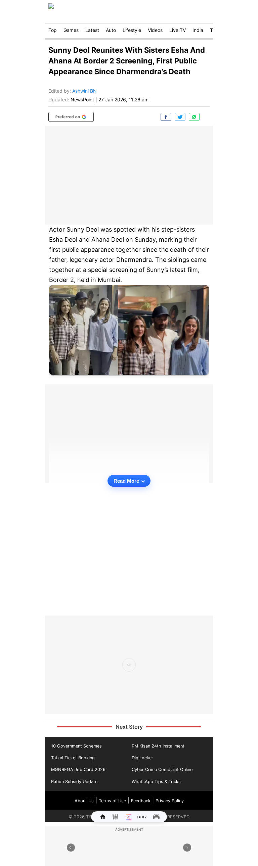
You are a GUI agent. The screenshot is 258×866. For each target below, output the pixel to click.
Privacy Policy (170, 800)
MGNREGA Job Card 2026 (78, 769)
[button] (71, 117)
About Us (84, 800)
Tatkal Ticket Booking (73, 757)
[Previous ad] (71, 848)
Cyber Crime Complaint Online (162, 769)
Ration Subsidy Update (74, 781)
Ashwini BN (84, 91)
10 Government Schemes (76, 746)
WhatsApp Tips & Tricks (156, 781)
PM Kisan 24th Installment (158, 746)
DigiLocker (142, 757)
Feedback (140, 800)
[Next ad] (187, 848)
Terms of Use (112, 800)
